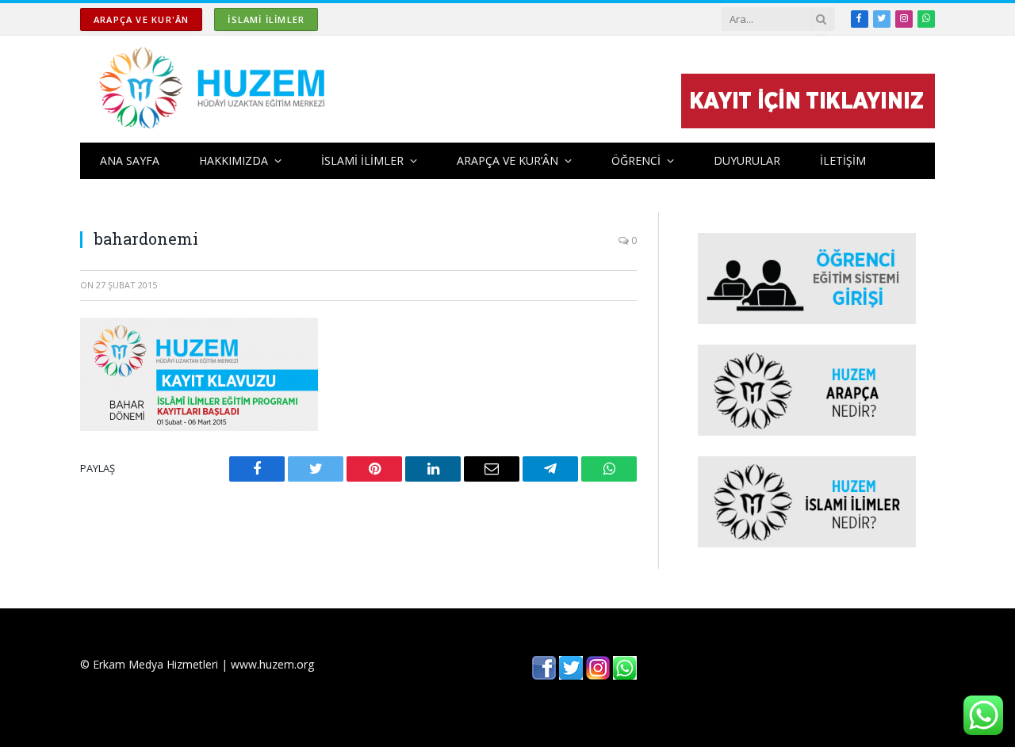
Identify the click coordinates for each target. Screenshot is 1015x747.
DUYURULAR (747, 160)
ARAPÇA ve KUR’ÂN (507, 160)
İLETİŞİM (843, 160)
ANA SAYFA (129, 160)
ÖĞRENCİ (636, 160)
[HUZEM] (216, 89)
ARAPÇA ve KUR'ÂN (141, 19)
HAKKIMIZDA (233, 160)
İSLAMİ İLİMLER (266, 19)
